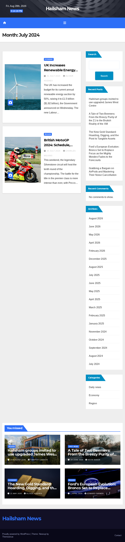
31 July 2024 (54, 76)
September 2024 (98, 348)
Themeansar (7, 537)
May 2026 (94, 234)
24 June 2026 (77, 460)
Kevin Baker (94, 460)
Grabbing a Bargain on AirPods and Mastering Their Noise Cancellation (103, 171)
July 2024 (94, 364)
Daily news (95, 387)
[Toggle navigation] (64, 23)
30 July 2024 (54, 151)
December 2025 (98, 259)
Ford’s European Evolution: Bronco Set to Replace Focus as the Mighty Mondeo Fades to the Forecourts (104, 153)
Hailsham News (62, 8)
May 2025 (94, 291)
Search (92, 54)
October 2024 (96, 339)
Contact (118, 535)
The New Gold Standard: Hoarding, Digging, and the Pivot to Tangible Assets (104, 135)
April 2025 (94, 299)
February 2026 (97, 250)
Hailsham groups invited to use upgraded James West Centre (103, 102)
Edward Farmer (95, 493)
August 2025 (96, 267)
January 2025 (96, 323)
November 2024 (98, 331)
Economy (49, 59)
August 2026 (96, 218)
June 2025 (95, 283)
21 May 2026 (16, 493)
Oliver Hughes (34, 493)
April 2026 (94, 242)
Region (48, 134)
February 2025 (97, 315)
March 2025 (95, 307)
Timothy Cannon (39, 460)
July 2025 (94, 275)
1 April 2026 (77, 493)
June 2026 (95, 226)
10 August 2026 (18, 460)
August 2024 (96, 356)
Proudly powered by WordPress (16, 534)
